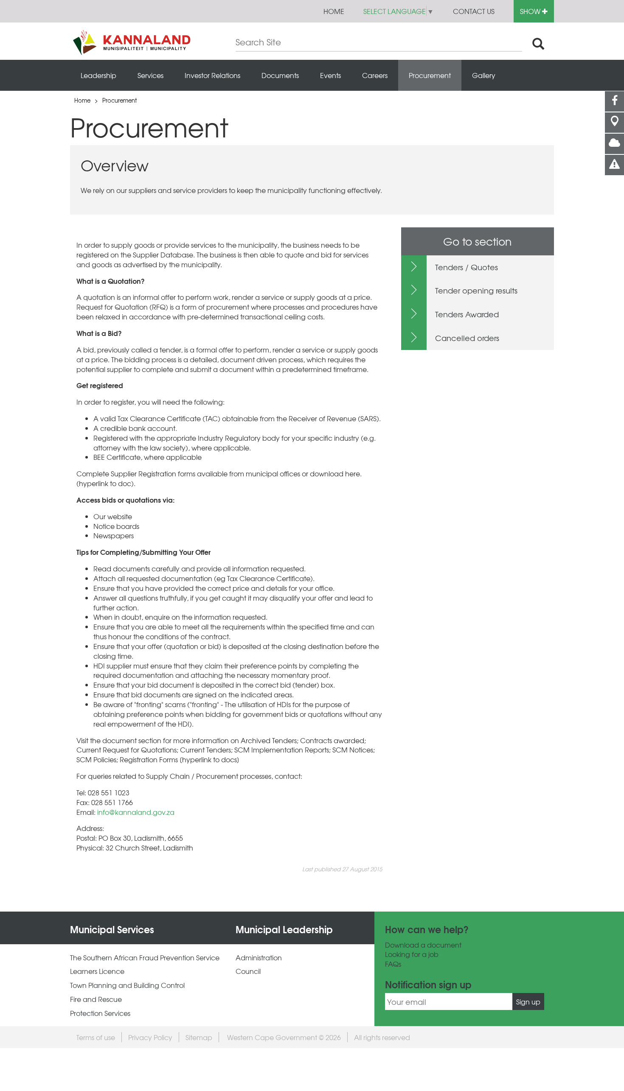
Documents (280, 75)
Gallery (483, 75)
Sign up (528, 1001)
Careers (375, 75)
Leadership (98, 75)
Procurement (430, 75)
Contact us (474, 11)
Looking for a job (411, 954)
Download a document (423, 945)
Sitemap (199, 1037)
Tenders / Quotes (466, 267)
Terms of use (95, 1037)
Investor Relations (212, 75)
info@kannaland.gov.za (135, 812)
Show (531, 11)
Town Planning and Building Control (127, 985)
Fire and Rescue (96, 999)
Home (333, 11)
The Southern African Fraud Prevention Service (144, 957)
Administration (259, 957)
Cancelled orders (467, 338)
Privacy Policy (150, 1037)
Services (150, 75)
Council (248, 971)
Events (330, 75)
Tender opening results (476, 290)
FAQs (393, 964)
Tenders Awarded (467, 314)
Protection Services (100, 1013)
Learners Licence (97, 971)
